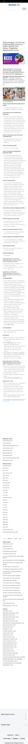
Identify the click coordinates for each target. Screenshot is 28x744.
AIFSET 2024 (5, 527)
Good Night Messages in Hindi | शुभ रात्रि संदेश (12, 663)
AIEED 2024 (5, 522)
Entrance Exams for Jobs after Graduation (11, 575)
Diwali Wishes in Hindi (7, 629)
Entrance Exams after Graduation (10, 580)
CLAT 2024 (5, 495)
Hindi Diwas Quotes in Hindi (9, 637)
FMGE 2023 (5, 524)
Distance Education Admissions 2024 (10, 445)
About (17, 735)
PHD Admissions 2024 (7, 440)
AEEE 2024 (5, 512)
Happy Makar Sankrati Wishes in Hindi (11, 613)
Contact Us (10, 735)
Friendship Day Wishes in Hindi (9, 631)
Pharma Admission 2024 (8, 448)
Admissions (10, 538)
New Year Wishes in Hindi (8, 627)
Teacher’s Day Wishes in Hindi (9, 641)
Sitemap (22, 738)
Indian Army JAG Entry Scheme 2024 (10, 532)
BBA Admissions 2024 (7, 450)
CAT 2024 (5, 507)
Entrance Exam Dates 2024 (8, 603)
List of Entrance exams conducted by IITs (11, 590)
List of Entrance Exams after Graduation (11, 587)
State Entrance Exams (7, 546)
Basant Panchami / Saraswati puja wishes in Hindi (13, 623)
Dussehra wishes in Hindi (8, 633)
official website (6, 401)
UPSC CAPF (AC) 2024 (7, 473)
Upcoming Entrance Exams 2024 (9, 551)
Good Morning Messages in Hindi (10, 661)
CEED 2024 (5, 517)
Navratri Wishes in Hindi (8, 635)
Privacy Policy (6, 738)
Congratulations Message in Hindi (10, 639)
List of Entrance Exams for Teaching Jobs (11, 583)
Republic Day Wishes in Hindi (9, 615)
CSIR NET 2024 (6, 487)
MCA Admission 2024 (7, 455)
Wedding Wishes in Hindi (8, 665)
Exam (5, 538)
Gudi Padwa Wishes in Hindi (8, 619)
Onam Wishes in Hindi (7, 611)
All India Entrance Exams (8, 544)
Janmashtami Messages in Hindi (9, 645)
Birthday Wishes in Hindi (8, 649)
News (20, 538)
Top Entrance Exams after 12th (9, 553)
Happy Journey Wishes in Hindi (9, 625)
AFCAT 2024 (5, 470)
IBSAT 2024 (5, 509)
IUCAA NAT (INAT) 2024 (8, 529)
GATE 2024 (5, 490)
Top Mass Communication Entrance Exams (12, 592)
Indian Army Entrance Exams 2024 (10, 605)
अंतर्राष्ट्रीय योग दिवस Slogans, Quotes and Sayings (12, 659)
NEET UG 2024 (6, 475)
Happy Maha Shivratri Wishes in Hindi (10, 617)
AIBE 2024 (5, 500)
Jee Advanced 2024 (7, 465)
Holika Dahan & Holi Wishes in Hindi (10, 621)
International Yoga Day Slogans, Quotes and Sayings (14, 657)
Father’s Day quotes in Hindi (9, 655)
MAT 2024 (5, 514)
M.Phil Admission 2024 (7, 460)
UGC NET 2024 (6, 485)
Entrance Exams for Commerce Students (11, 578)
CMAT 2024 (5, 480)
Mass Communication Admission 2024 (11, 457)
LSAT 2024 (5, 492)
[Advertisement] (14, 25)
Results (15, 538)
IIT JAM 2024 (5, 502)
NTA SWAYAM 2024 (7, 497)
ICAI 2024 (5, 505)
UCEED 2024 (5, 519)
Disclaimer (15, 738)
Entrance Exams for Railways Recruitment (11, 585)
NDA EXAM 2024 (6, 482)
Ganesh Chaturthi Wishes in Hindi (10, 643)
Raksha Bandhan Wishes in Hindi (9, 647)
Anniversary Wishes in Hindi (8, 651)
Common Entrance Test (8, 548)
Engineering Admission (7, 453)
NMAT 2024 (5, 478)
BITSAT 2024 (5, 468)
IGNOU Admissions (7, 443)
